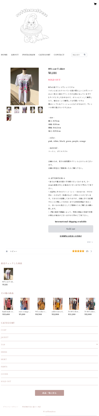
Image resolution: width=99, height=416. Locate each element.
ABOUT (15, 55)
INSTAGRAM (28, 55)
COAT (4, 330)
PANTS (4, 367)
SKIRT (4, 359)
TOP (3, 345)
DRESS (4, 352)
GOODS (4, 374)
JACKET (5, 337)
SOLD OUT (6, 381)
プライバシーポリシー (10, 407)
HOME (4, 55)
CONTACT (59, 55)
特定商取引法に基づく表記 (31, 407)
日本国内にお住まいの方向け (71, 236)
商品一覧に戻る (49, 393)
